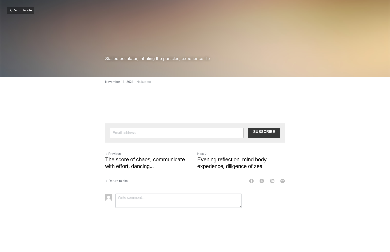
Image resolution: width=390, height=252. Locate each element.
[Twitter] (262, 181)
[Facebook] (251, 181)
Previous (114, 154)
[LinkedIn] (272, 181)
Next (200, 154)
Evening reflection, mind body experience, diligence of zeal (232, 163)
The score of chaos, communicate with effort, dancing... (145, 163)
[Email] (282, 181)
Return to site (22, 10)
